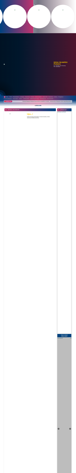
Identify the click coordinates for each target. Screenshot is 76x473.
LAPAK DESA (26, 98)
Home (7, 96)
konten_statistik (38, 96)
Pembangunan (43, 98)
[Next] (70, 429)
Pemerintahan (16, 96)
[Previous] (58, 429)
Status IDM (45, 96)
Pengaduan (60, 96)
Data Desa (27, 96)
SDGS (20, 98)
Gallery (55, 96)
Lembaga (22, 96)
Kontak (32, 96)
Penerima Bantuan (8, 98)
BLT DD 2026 (50, 98)
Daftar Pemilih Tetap (34, 98)
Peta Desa (51, 96)
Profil (11, 96)
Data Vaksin (15, 98)
